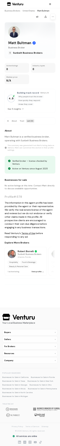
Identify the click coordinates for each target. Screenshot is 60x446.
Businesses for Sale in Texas (13, 381)
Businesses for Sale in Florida (43, 377)
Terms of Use (28, 233)
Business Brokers (12, 11)
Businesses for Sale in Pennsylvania (42, 389)
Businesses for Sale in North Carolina (17, 392)
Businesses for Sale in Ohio (41, 385)
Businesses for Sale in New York (40, 381)
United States (29, 11)
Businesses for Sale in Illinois (14, 389)
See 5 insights (14, 109)
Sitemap (45, 426)
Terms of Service (32, 426)
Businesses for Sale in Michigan (15, 396)
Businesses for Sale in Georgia (14, 385)
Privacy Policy (17, 426)
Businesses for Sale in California (15, 377)
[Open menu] (50, 4)
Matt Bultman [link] (43, 11)
